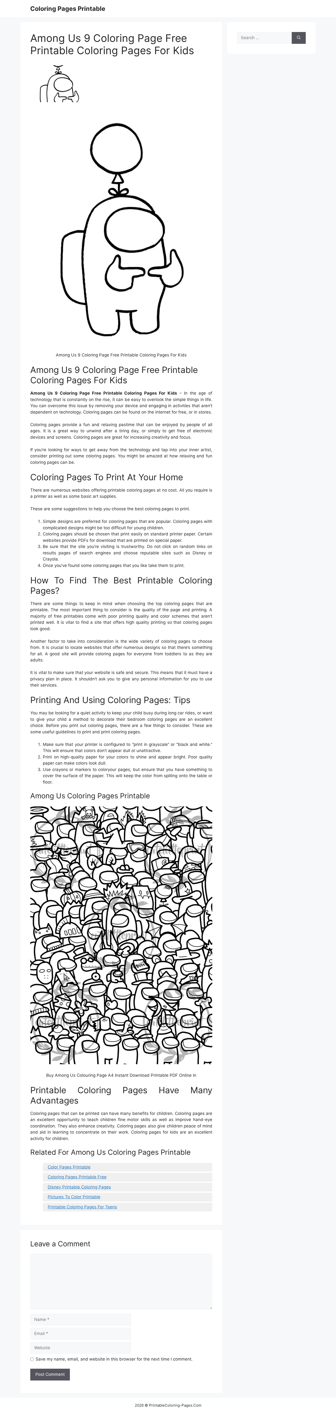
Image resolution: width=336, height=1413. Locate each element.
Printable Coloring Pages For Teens (82, 1206)
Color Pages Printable (69, 1167)
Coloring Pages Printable (67, 8)
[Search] (299, 38)
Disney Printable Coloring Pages (79, 1187)
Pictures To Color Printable (74, 1196)
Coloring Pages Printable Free (77, 1176)
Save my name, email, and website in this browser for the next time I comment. (114, 1359)
